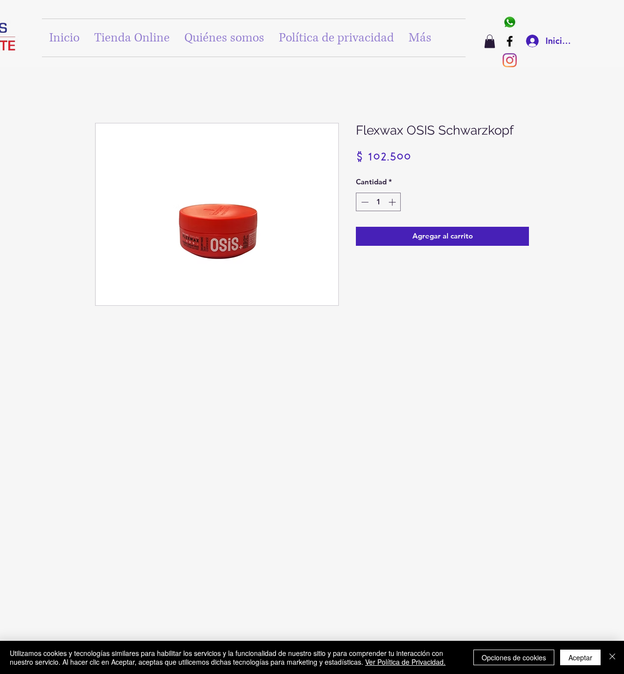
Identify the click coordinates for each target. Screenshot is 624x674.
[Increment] (393, 202)
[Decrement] (363, 202)
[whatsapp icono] (510, 22)
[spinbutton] (378, 202)
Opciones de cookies (514, 657)
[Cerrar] (612, 657)
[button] (489, 41)
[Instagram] (510, 60)
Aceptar (580, 657)
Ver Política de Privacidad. (405, 662)
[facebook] (510, 41)
